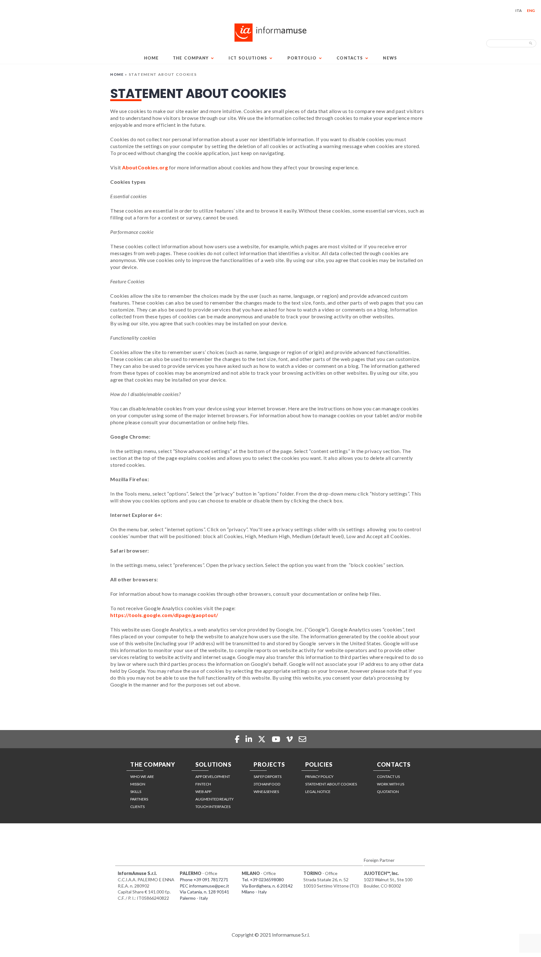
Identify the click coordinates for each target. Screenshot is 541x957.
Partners (139, 799)
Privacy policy (319, 776)
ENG (531, 10)
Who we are (142, 776)
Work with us (390, 784)
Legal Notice (318, 791)
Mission (137, 784)
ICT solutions (248, 57)
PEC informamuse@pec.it (204, 885)
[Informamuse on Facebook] (237, 738)
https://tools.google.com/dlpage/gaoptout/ (164, 615)
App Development (212, 776)
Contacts (350, 57)
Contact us (388, 776)
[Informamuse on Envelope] (302, 738)
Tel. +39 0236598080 (263, 879)
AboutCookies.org (145, 167)
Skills (135, 791)
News (390, 57)
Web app (203, 791)
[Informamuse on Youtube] (277, 738)
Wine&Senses (266, 791)
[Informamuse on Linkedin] (249, 738)
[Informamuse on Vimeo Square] (290, 738)
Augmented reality (214, 799)
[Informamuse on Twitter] (262, 738)
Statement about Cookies (331, 784)
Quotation (388, 791)
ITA (518, 10)
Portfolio (302, 57)
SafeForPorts (267, 776)
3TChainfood (267, 784)
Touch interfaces (212, 806)
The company (191, 57)
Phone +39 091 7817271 (204, 879)
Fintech (203, 784)
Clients (137, 806)
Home (151, 57)
